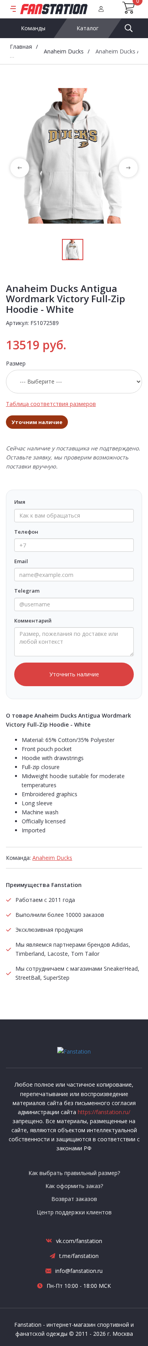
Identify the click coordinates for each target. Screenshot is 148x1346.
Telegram (26, 590)
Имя (19, 501)
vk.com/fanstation (79, 1241)
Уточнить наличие (74, 674)
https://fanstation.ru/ (104, 1112)
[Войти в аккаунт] (101, 9)
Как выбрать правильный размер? (74, 1173)
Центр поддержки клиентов (74, 1212)
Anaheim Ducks (64, 51)
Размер (16, 363)
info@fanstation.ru (79, 1270)
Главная (21, 46)
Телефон (26, 531)
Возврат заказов (74, 1199)
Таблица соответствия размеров (51, 404)
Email (21, 561)
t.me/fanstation (79, 1256)
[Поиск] (128, 28)
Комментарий (33, 620)
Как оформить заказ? (74, 1186)
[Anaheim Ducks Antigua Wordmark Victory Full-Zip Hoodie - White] (74, 156)
